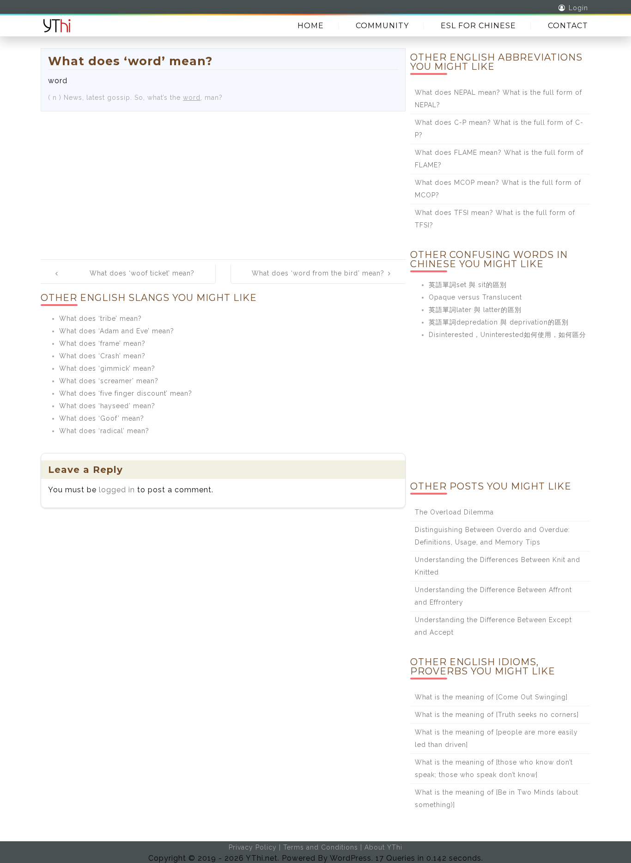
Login (578, 8)
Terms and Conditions (320, 847)
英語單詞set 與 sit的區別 (468, 284)
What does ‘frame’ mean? (102, 343)
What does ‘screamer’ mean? (108, 381)
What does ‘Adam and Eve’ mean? (116, 331)
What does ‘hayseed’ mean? (107, 406)
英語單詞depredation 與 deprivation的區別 (499, 322)
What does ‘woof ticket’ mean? (142, 273)
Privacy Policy (253, 847)
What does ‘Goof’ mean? (101, 418)
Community (382, 25)
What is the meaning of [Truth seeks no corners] (497, 714)
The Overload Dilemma (454, 512)
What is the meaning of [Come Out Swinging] (491, 697)
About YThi (383, 847)
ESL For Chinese (478, 25)
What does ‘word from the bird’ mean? (318, 273)
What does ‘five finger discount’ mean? (125, 393)
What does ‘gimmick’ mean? (107, 368)
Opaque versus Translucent (475, 297)
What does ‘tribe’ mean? (100, 318)
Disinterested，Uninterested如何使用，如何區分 (507, 334)
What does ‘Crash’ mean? (102, 356)
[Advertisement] (223, 180)
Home (310, 25)
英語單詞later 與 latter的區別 (475, 309)
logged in (117, 489)
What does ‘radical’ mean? (104, 431)
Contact (568, 25)
